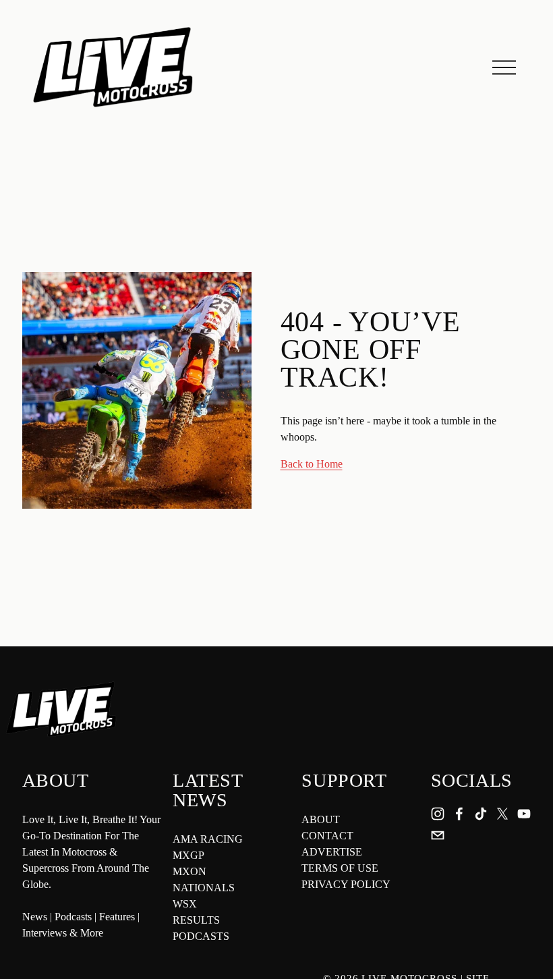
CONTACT (327, 835)
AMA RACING (208, 839)
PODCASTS (201, 936)
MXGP (188, 855)
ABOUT (320, 819)
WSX (185, 904)
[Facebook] (459, 813)
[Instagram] (437, 813)
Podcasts (73, 916)
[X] (502, 813)
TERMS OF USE (339, 868)
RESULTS (196, 920)
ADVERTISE (331, 852)
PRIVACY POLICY (345, 884)
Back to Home (312, 464)
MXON (189, 871)
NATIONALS (204, 887)
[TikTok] (481, 813)
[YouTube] (524, 813)
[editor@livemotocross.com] (437, 835)
